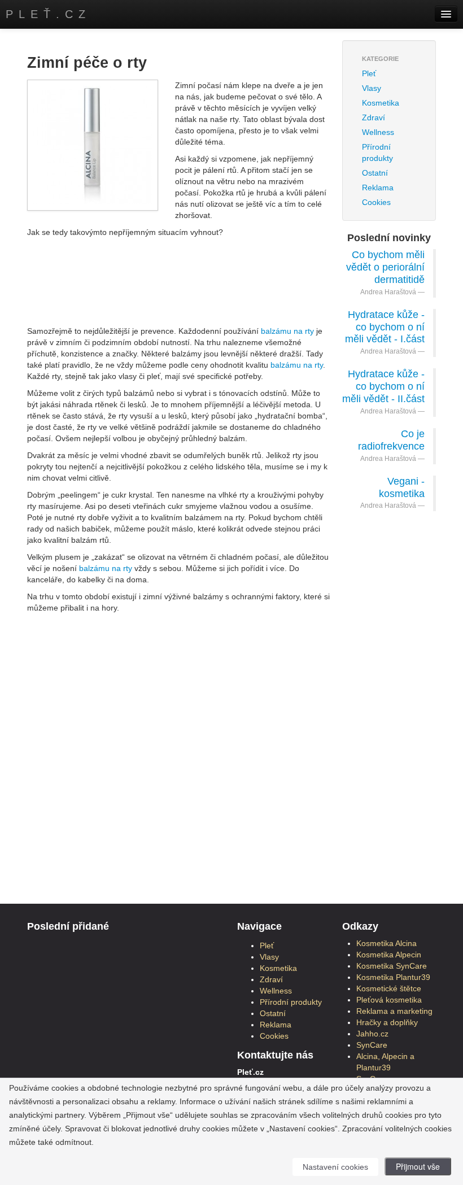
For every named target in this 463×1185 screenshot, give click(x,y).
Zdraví (373, 117)
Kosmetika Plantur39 (393, 977)
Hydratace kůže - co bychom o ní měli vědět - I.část (385, 327)
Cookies (376, 202)
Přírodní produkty (377, 152)
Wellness (378, 132)
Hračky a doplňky (387, 1022)
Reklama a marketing (394, 1011)
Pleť (369, 73)
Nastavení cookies (335, 1166)
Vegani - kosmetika (402, 487)
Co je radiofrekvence (391, 440)
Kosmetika (380, 102)
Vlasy (371, 88)
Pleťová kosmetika (389, 999)
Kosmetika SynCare (391, 965)
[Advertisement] (232, 268)
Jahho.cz (372, 1033)
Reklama (378, 187)
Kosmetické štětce (388, 988)
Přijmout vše (418, 1166)
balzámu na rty (287, 331)
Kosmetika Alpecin (388, 954)
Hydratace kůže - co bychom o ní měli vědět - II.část (383, 386)
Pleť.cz (48, 14)
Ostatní (375, 172)
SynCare (371, 1044)
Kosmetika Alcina (386, 943)
